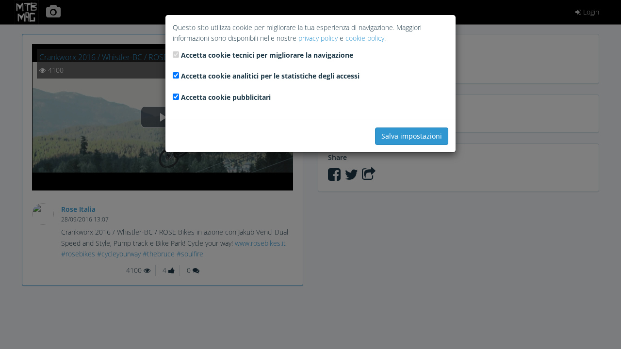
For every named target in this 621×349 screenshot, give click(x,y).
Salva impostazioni (411, 136)
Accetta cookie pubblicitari (226, 97)
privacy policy (318, 38)
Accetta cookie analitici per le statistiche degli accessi (270, 75)
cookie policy (364, 38)
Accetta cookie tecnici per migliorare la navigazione (267, 55)
